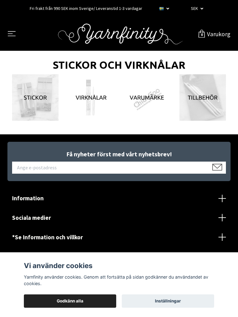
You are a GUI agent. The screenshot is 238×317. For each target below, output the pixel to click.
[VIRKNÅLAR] (91, 96)
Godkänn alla (70, 300)
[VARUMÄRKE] (147, 96)
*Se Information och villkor (47, 237)
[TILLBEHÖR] (202, 96)
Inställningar (168, 300)
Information (28, 198)
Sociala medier (31, 217)
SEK (195, 8)
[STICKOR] (35, 96)
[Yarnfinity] (120, 34)
